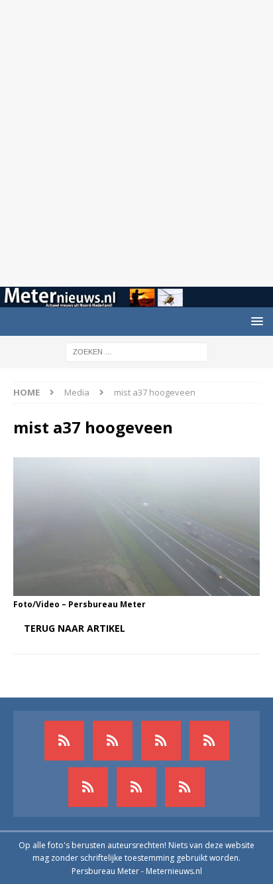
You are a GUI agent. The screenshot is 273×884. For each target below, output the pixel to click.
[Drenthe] (113, 741)
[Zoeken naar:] (137, 350)
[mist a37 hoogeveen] (136, 588)
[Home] (209, 741)
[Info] (88, 787)
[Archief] (64, 741)
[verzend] (185, 787)
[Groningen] (161, 741)
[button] (255, 321)
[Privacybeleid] (136, 787)
